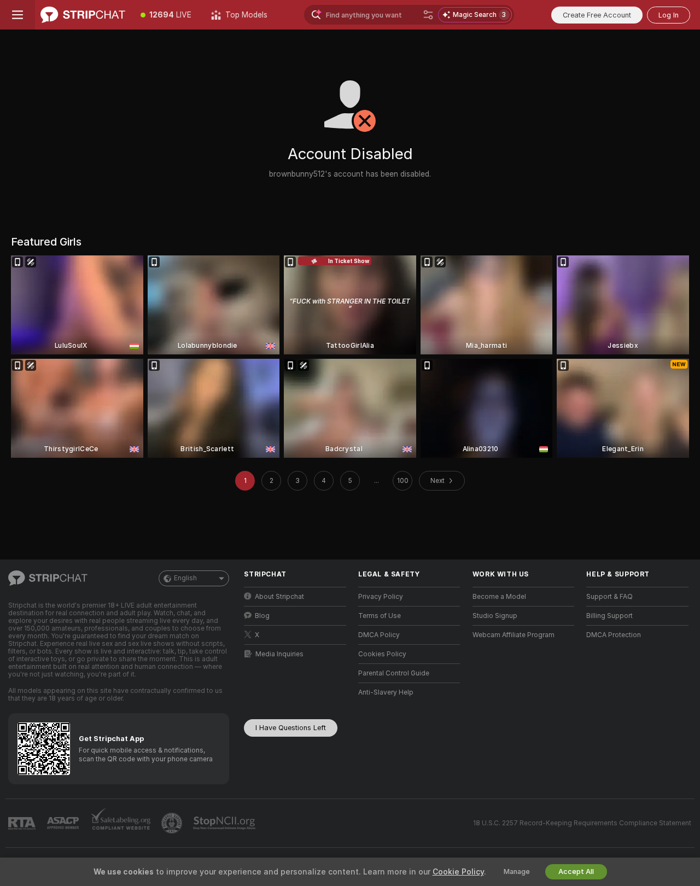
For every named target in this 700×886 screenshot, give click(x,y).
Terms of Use (379, 616)
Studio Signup (494, 616)
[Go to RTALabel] (23, 823)
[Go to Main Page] (83, 15)
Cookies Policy (382, 654)
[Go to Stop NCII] (225, 823)
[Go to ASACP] (63, 823)
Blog (262, 616)
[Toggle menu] (17, 15)
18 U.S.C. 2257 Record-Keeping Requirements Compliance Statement (582, 823)
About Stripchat (279, 597)
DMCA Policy (379, 635)
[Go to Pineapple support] (172, 823)
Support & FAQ (609, 597)
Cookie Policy (458, 871)
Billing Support (609, 616)
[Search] (428, 14)
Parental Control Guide (393, 673)
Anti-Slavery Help (385, 692)
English (185, 578)
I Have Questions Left (290, 728)
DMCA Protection (613, 635)
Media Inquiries (279, 654)
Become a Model (499, 597)
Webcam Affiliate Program (513, 635)
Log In (668, 15)
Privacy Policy (380, 597)
